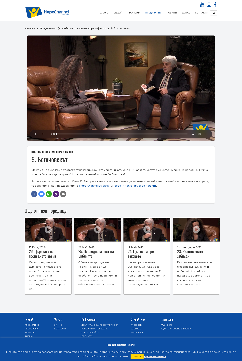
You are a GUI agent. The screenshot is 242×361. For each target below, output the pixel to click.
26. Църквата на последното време (42, 253)
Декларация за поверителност (99, 325)
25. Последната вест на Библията (96, 253)
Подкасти (87, 336)
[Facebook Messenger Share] (41, 194)
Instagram (137, 332)
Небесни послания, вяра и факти (84, 28)
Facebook (136, 325)
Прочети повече (155, 356)
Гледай (118, 13)
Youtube (136, 329)
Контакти (201, 13)
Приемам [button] (137, 356)
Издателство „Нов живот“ (176, 329)
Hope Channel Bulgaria (94, 185)
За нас (186, 13)
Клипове (30, 332)
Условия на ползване (94, 329)
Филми (29, 336)
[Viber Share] (56, 194)
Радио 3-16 (166, 325)
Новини (171, 13)
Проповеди (31, 329)
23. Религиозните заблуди (190, 253)
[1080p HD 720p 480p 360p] (199, 134)
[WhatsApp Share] (49, 194)
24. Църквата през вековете (141, 253)
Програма (134, 13)
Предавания (153, 13)
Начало (103, 13)
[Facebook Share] (34, 194)
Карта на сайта (90, 332)
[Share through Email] (63, 194)
